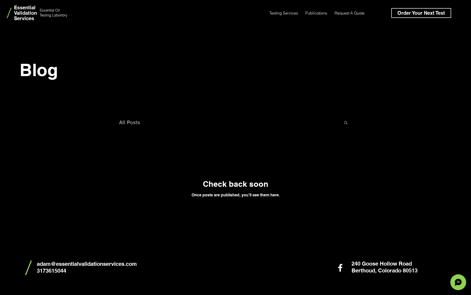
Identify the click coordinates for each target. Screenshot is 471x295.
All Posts (129, 122)
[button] (345, 123)
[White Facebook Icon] (340, 268)
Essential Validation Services (25, 13)
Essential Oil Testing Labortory (53, 12)
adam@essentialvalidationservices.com (87, 264)
